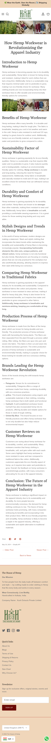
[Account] (42, 14)
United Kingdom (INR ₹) (14, 728)
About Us (6, 646)
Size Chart (6, 669)
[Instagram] (13, 630)
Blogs (4, 650)
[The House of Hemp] (25, 14)
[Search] (9, 14)
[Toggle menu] (3, 14)
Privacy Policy (7, 661)
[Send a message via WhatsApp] (47, 739)
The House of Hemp (13, 734)
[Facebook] (8, 630)
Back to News (25, 555)
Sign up (9, 708)
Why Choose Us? (9, 673)
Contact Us (6, 665)
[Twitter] (3, 630)
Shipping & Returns (10, 657)
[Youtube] (18, 630)
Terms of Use (7, 654)
